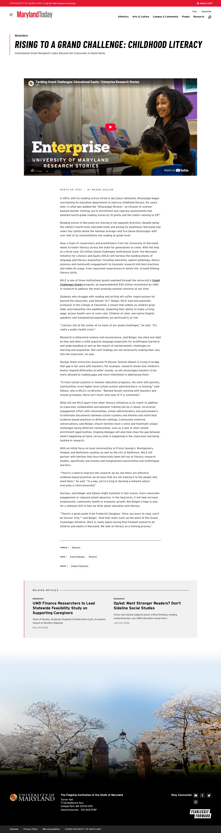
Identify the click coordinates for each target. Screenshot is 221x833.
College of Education (79, 566)
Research (76, 547)
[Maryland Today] (34, 14)
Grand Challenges (77, 557)
